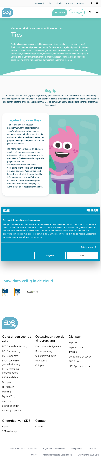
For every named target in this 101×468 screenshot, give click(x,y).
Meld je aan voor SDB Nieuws (23, 448)
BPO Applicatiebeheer (80, 366)
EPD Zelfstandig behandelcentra (10, 371)
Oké (82, 255)
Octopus (6, 382)
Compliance (76, 448)
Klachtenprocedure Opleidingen (57, 455)
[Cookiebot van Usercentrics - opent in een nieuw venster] (86, 211)
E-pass (5, 426)
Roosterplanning (43, 351)
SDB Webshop (9, 431)
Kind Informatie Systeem (48, 346)
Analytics (6, 401)
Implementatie (76, 347)
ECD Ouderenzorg (11, 351)
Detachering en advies (80, 356)
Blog (49, 3)
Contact (61, 12)
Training (73, 352)
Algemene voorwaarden (54, 448)
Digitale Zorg (8, 396)
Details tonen (87, 247)
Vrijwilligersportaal (11, 410)
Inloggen (78, 12)
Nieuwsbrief (39, 3)
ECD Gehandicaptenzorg (14, 346)
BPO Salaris (75, 361)
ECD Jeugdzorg (10, 355)
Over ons (69, 3)
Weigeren (50, 255)
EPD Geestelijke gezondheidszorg (11, 362)
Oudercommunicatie (45, 355)
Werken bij (81, 3)
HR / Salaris (8, 386)
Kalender (59, 3)
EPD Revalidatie (10, 377)
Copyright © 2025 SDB (88, 455)
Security (92, 448)
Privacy (33, 455)
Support (73, 342)
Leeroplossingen (10, 405)
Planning (6, 391)
